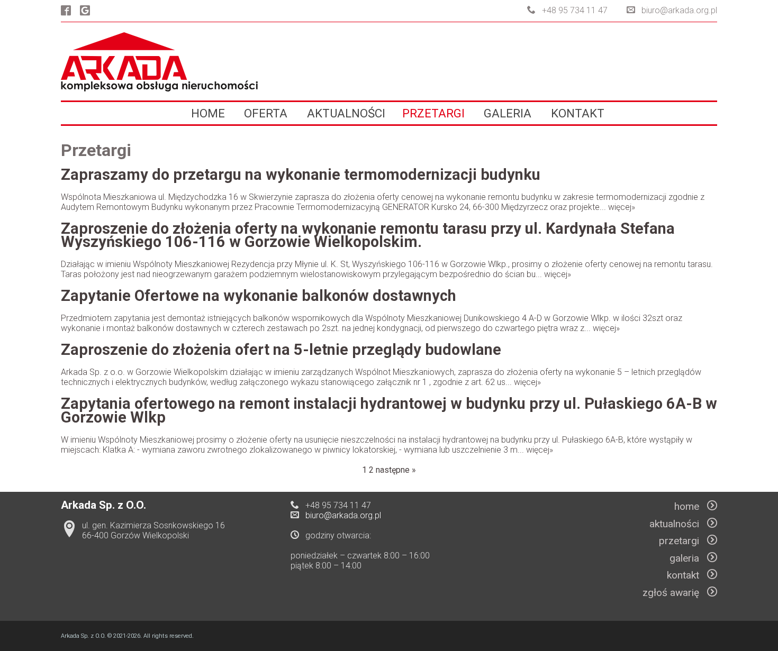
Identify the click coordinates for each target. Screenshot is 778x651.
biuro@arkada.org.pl (679, 10)
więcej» (621, 207)
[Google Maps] (85, 11)
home (208, 113)
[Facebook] (66, 11)
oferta (265, 113)
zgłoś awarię (675, 592)
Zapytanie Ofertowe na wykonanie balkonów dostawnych (258, 296)
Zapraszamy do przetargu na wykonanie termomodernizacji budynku (300, 175)
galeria (507, 113)
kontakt (577, 113)
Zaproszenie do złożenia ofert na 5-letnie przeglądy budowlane (281, 350)
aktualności (346, 113)
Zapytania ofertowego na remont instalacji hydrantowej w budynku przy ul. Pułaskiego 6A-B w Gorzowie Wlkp (389, 410)
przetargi (433, 113)
